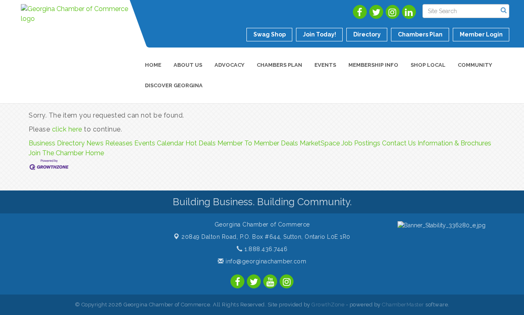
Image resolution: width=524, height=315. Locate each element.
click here (67, 129)
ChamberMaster (403, 304)
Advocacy (229, 65)
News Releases (109, 143)
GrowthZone (328, 304)
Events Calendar (159, 143)
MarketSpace (320, 143)
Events (325, 65)
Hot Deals (200, 143)
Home (153, 65)
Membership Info (373, 65)
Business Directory (57, 143)
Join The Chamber (56, 153)
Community (475, 65)
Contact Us (399, 143)
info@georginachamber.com (265, 261)
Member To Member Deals (257, 143)
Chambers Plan (279, 65)
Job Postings (360, 143)
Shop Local (428, 65)
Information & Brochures (454, 143)
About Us (188, 65)
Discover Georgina (174, 85)
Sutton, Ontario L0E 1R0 (265, 236)
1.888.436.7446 (265, 249)
